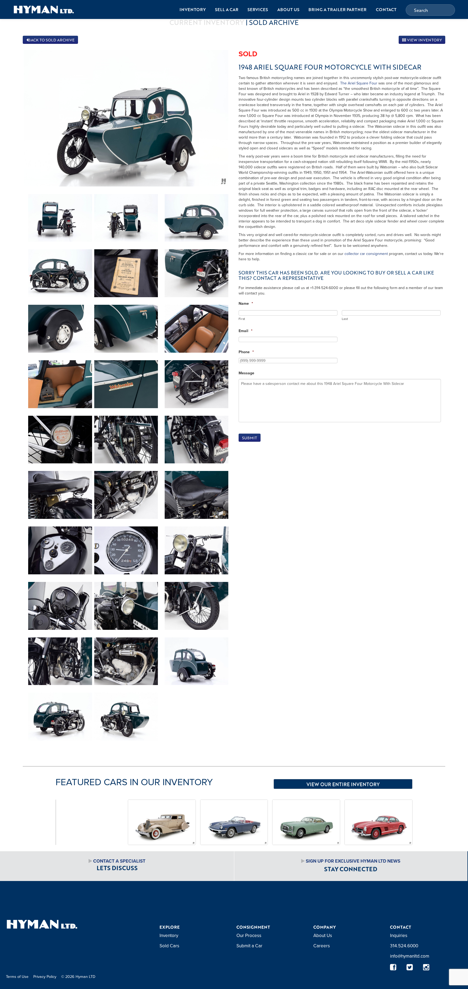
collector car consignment (366, 253)
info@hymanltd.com (409, 956)
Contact (386, 9)
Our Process (248, 935)
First (242, 319)
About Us (288, 9)
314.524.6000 (404, 945)
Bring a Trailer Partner (337, 9)
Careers (321, 945)
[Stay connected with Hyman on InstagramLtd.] (426, 967)
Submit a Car (249, 945)
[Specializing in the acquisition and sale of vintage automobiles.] (43, 9)
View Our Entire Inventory (343, 784)
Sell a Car (226, 9)
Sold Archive (274, 22)
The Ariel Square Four (358, 83)
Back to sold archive (51, 39)
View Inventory (424, 39)
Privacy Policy (44, 976)
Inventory (193, 9)
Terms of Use (17, 976)
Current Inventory (207, 22)
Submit (249, 437)
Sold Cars (169, 945)
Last (345, 319)
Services (258, 9)
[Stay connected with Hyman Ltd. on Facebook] (393, 967)
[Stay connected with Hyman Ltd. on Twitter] (409, 967)
